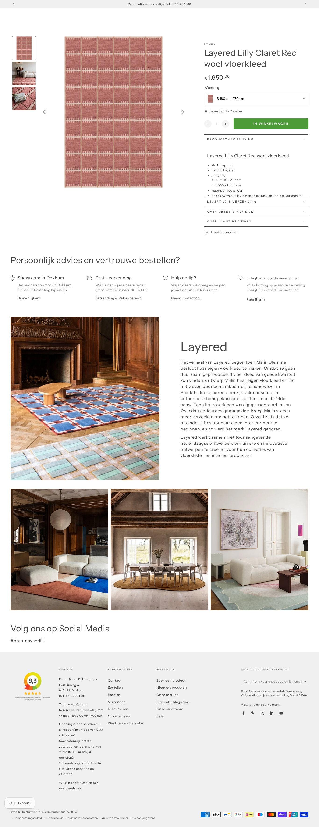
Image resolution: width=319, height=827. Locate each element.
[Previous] (44, 111)
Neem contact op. (186, 298)
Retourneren (118, 709)
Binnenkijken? (29, 298)
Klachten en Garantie (125, 723)
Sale (159, 716)
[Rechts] (304, 4)
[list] (159, 290)
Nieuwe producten (171, 687)
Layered (210, 44)
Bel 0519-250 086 (72, 696)
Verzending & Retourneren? (118, 298)
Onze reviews (119, 716)
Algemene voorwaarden (82, 818)
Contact (114, 680)
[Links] (14, 4)
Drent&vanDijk (31, 811)
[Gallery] (100, 112)
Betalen (114, 695)
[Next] (182, 111)
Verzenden (117, 702)
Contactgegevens (143, 818)
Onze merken (167, 695)
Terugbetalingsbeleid (28, 818)
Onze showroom (169, 709)
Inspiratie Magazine (172, 702)
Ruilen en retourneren (114, 818)
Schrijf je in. (256, 299)
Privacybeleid (55, 818)
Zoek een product (170, 680)
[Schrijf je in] (306, 681)
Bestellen (115, 687)
